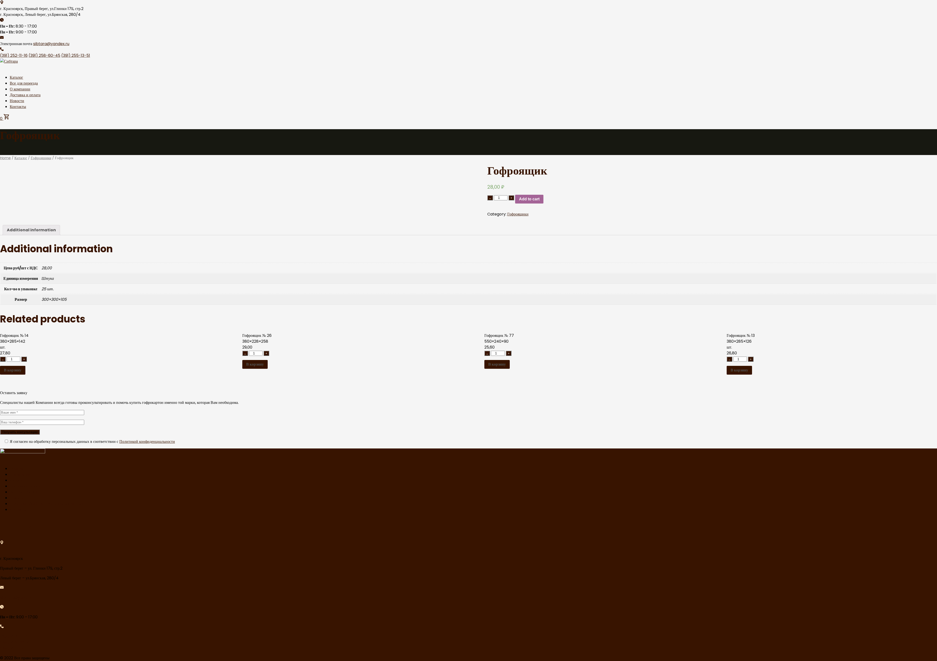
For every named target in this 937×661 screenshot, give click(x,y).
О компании (20, 89)
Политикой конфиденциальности (147, 441)
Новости (17, 101)
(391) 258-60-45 (44, 55)
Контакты (18, 106)
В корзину (12, 370)
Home (5, 158)
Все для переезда (24, 83)
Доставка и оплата (25, 95)
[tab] (31, 230)
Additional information (31, 230)
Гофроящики (41, 158)
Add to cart (529, 199)
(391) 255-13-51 (75, 55)
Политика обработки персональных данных (46, 503)
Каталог (16, 77)
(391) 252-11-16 (14, 55)
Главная (16, 468)
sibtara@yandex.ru (51, 44)
